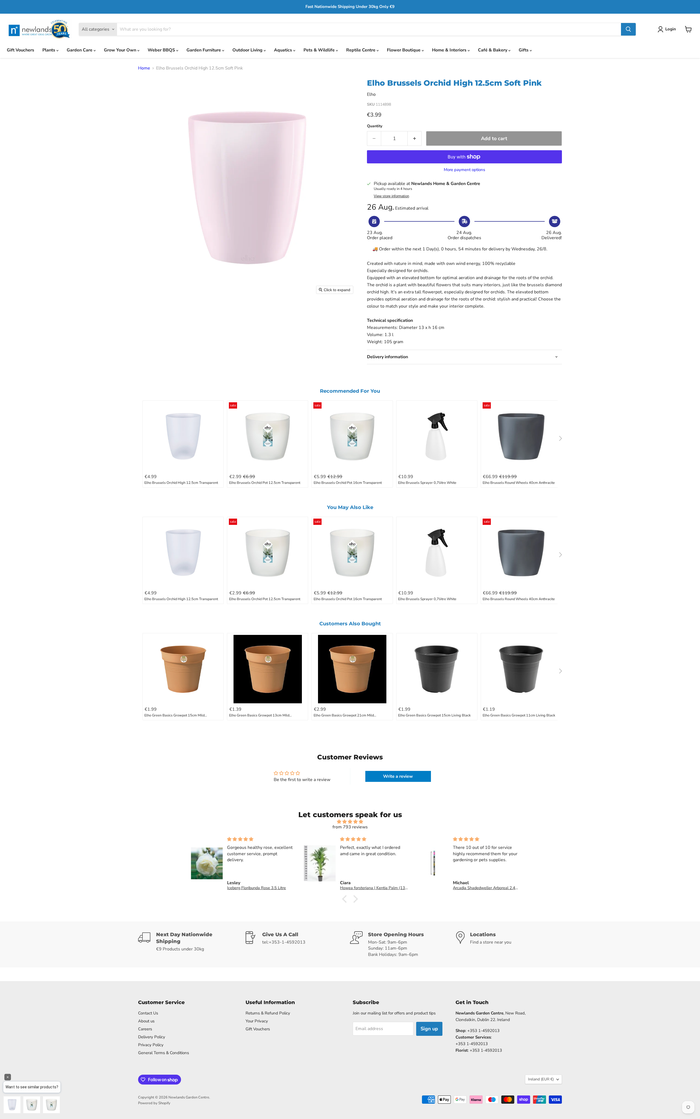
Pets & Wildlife (320, 50)
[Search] (628, 29)
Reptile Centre (361, 50)
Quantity (374, 126)
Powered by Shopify (154, 1103)
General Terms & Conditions (163, 1053)
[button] (668, 29)
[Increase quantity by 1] (415, 138)
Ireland (541, 1079)
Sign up (429, 1028)
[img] (350, 821)
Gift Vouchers (20, 50)
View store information (391, 196)
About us (146, 1021)
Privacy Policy (151, 1045)
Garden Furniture (204, 50)
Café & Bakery (493, 50)
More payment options (464, 169)
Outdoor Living (248, 50)
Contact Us (148, 1013)
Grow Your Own (120, 50)
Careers (145, 1029)
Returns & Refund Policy (268, 1013)
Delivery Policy (151, 1037)
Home (144, 68)
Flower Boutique (404, 50)
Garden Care (80, 50)
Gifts (524, 50)
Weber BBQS (162, 50)
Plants (49, 50)
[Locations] (509, 944)
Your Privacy (257, 1021)
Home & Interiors (450, 50)
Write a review (398, 776)
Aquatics (283, 50)
